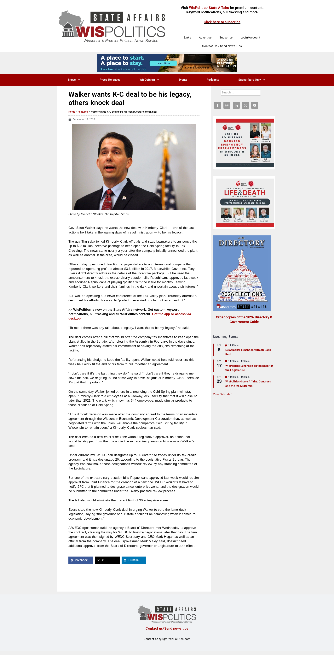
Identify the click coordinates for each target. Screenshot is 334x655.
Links (187, 37)
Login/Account (250, 37)
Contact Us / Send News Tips (222, 46)
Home (71, 111)
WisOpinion (147, 79)
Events (183, 79)
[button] (80, 560)
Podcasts (212, 79)
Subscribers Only (249, 79)
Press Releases (110, 79)
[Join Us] (245, 143)
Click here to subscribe (222, 22)
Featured (83, 111)
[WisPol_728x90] (167, 63)
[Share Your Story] (245, 203)
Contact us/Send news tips (167, 628)
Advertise (205, 37)
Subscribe (226, 37)
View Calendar (222, 394)
